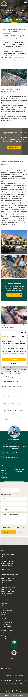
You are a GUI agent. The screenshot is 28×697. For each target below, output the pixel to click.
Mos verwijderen (6, 585)
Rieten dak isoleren (7, 559)
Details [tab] (14, 336)
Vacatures (4, 612)
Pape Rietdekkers (18, 675)
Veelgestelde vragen (7, 610)
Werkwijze (4, 608)
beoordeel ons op (5, 571)
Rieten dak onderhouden (8, 578)
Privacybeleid (17, 680)
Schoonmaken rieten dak (8, 582)
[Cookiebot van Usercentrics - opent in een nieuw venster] (20, 332)
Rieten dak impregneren (8, 591)
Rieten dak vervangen (7, 556)
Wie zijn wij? (5, 603)
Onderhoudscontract (7, 595)
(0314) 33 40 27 (11, 453)
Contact (4, 614)
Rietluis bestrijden (6, 589)
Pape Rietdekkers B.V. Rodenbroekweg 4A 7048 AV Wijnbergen (8, 624)
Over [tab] (23, 336)
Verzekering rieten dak (7, 563)
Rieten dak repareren (7, 580)
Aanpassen (13, 363)
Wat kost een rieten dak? (8, 561)
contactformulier (5, 371)
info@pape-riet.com (15, 369)
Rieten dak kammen (7, 593)
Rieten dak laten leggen (8, 554)
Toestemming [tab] (5, 336)
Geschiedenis (5, 605)
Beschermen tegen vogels (8, 587)
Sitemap (25, 680)
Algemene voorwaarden (7, 680)
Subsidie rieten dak (7, 565)
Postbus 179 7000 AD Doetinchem (8, 631)
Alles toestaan (14, 359)
